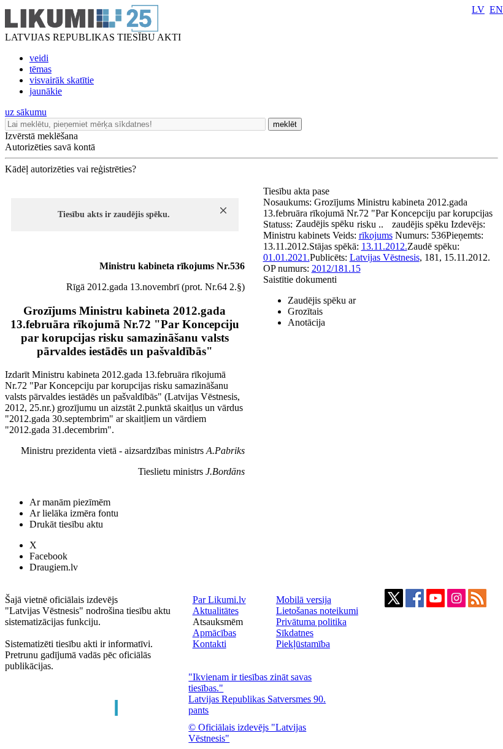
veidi (38, 58)
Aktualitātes (216, 610)
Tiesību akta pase (297, 191)
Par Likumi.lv (219, 599)
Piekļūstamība (303, 644)
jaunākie (45, 91)
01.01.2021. (286, 257)
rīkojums (376, 235)
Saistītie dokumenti (300, 279)
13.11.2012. (384, 246)
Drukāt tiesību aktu (66, 524)
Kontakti (209, 644)
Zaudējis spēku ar (322, 300)
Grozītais (305, 311)
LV (478, 9)
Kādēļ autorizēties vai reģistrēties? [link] (70, 169)
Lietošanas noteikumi (317, 610)
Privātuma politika (311, 621)
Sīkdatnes (294, 633)
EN (496, 9)
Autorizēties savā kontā (50, 147)
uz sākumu (26, 112)
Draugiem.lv (53, 567)
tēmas (40, 69)
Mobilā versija (303, 599)
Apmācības (214, 633)
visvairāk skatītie (61, 80)
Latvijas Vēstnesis (385, 257)
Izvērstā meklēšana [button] (41, 136)
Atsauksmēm (218, 621)
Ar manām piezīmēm (69, 502)
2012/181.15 (336, 268)
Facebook (48, 556)
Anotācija (306, 322)
